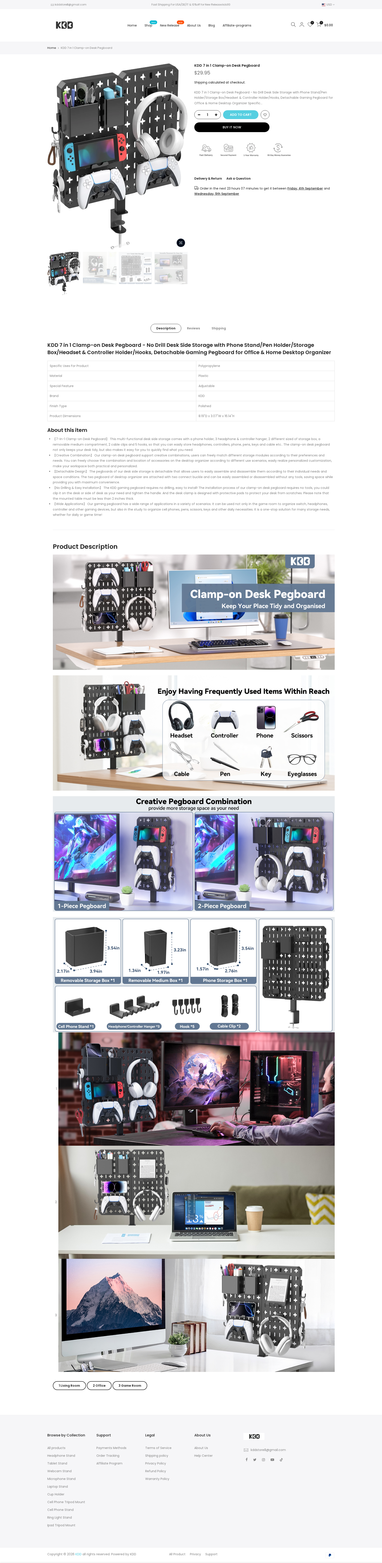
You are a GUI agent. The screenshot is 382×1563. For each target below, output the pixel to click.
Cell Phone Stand (60, 1510)
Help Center (203, 1455)
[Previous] (55, 156)
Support (211, 1554)
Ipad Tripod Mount (61, 1525)
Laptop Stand (57, 1486)
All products (56, 1448)
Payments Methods (111, 1448)
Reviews (193, 328)
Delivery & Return (208, 178)
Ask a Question (238, 178)
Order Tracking (107, 1455)
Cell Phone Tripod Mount (66, 1502)
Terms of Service (158, 1448)
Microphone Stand (61, 1479)
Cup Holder (55, 1494)
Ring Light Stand (59, 1517)
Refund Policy (155, 1471)
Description (166, 328)
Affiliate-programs (237, 25)
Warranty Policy (157, 1479)
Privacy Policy (155, 1463)
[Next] (180, 156)
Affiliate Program (109, 1463)
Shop (150, 24)
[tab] (69, 1385)
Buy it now (232, 127)
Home (132, 25)
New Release (171, 24)
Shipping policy (156, 1455)
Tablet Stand (57, 1463)
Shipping (200, 82)
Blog (211, 25)
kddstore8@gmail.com (70, 4)
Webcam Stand (59, 1471)
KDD (133, 1554)
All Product (177, 1554)
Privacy (195, 1554)
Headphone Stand (61, 1455)
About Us (194, 25)
